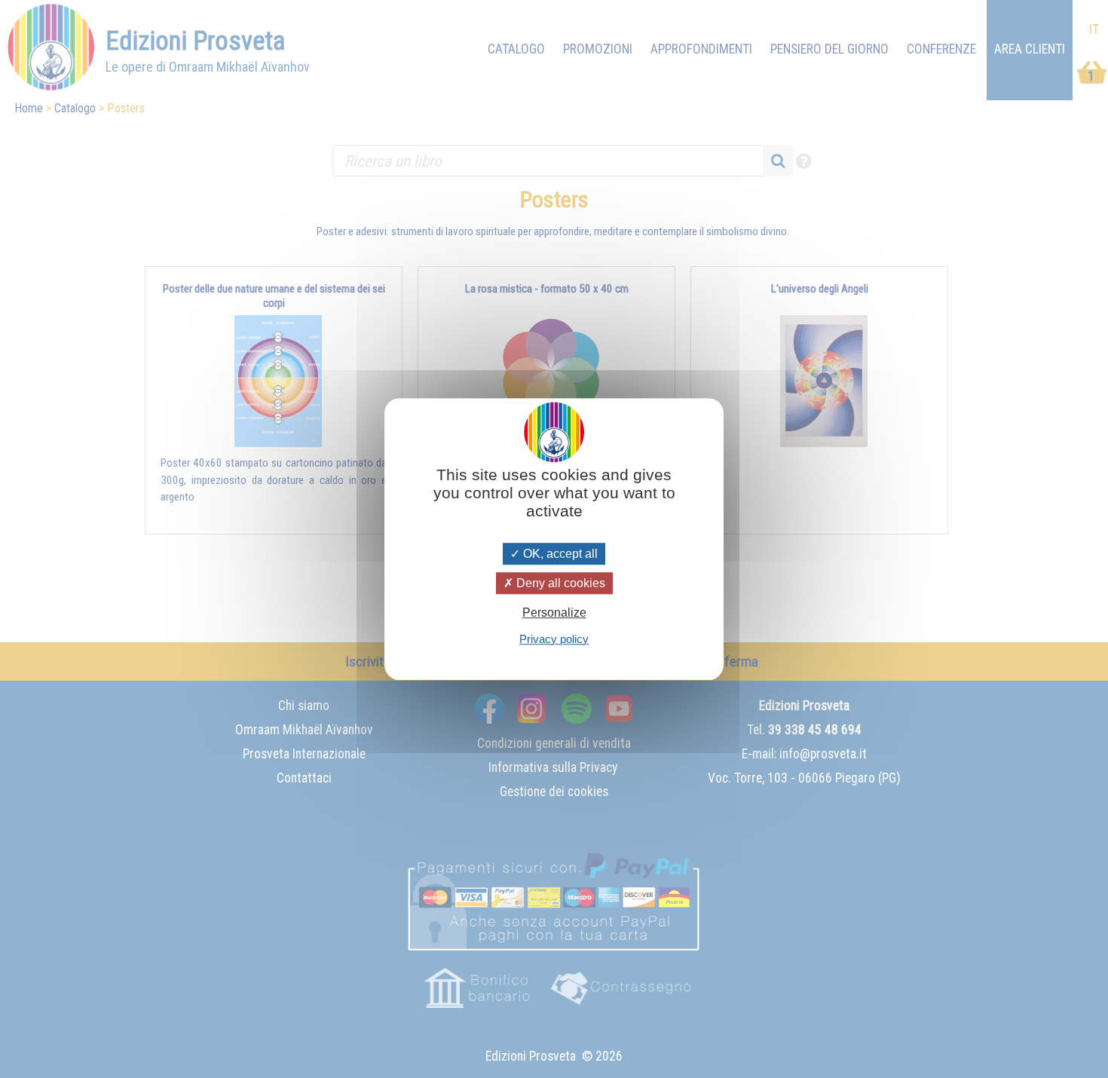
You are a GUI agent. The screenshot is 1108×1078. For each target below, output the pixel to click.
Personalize (554, 613)
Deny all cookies (559, 583)
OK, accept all (559, 553)
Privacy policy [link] (554, 638)
